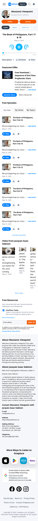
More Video (19, 293)
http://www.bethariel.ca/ (10, 420)
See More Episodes (19, 235)
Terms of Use (9, 502)
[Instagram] (26, 489)
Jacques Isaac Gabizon (20, 15)
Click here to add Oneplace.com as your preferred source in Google (20, 477)
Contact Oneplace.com (25, 502)
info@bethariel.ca (8, 413)
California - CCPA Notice (19, 507)
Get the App (8, 498)
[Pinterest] (19, 489)
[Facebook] (12, 489)
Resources (25, 27)
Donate (28, 22)
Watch (15, 27)
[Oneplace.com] (13, 4)
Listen (5, 27)
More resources (25, 95)
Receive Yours (9, 95)
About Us (18, 498)
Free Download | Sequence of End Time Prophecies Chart (25, 75)
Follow (10, 22)
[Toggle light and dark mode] (34, 4)
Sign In (22, 4)
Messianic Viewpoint (22, 11)
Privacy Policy (29, 498)
